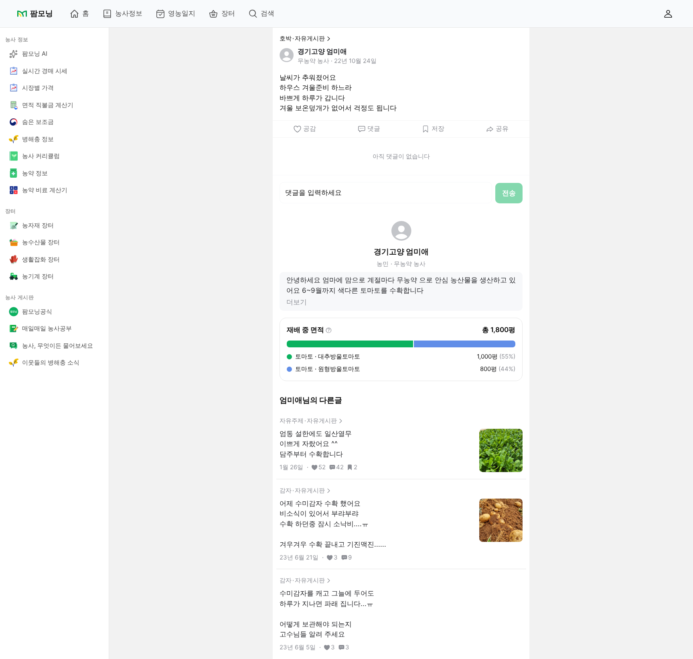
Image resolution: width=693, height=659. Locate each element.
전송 (509, 193)
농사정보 (128, 13)
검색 (267, 13)
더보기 (296, 302)
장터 (228, 13)
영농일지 (181, 13)
